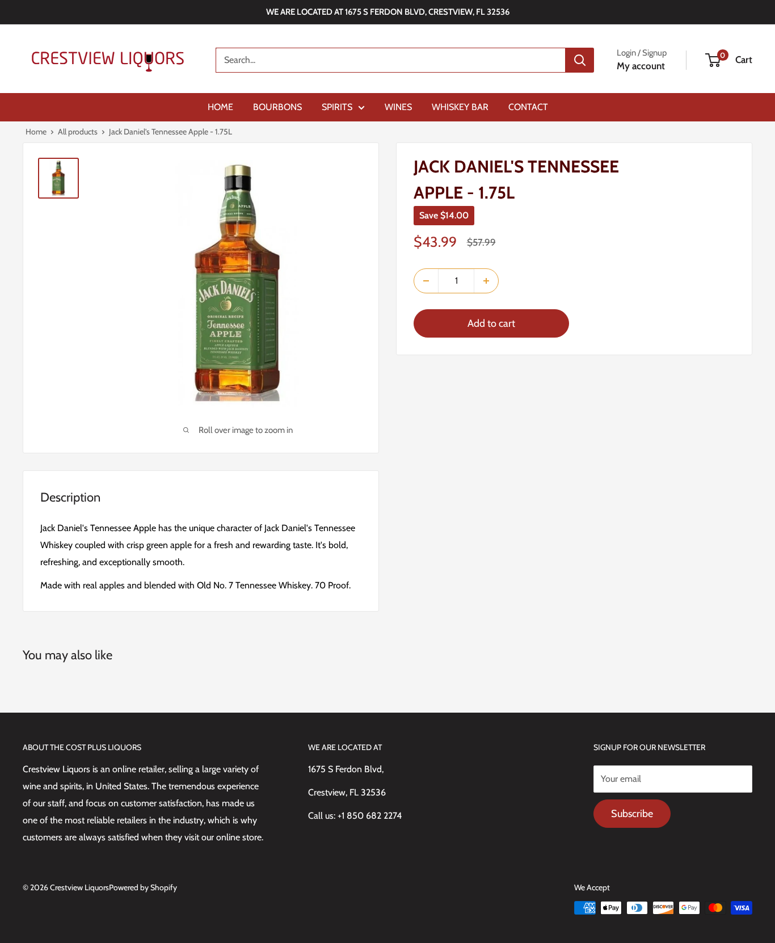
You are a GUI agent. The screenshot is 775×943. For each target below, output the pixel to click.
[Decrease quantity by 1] (426, 281)
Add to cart (491, 323)
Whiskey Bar (460, 107)
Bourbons (277, 107)
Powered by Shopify (143, 887)
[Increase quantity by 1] (486, 281)
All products (78, 132)
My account (641, 65)
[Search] (580, 60)
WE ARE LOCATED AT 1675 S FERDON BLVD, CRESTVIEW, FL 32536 (387, 12)
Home (220, 107)
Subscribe (632, 813)
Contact (528, 107)
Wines (398, 107)
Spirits (337, 107)
